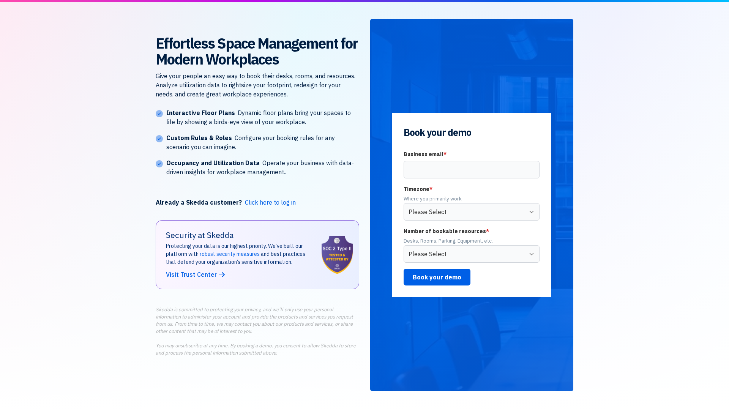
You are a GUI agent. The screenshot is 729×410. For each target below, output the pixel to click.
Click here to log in (270, 202)
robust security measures (230, 254)
